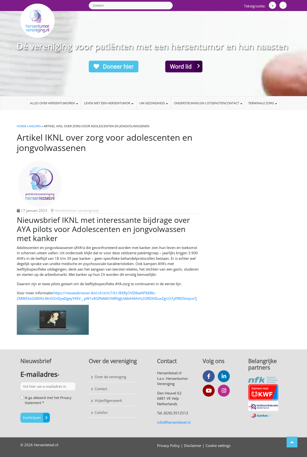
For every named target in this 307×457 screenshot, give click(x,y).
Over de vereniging (110, 376)
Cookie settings (218, 445)
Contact (101, 388)
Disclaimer (192, 445)
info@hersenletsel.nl (174, 422)
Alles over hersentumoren (52, 103)
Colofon (101, 412)
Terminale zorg (261, 103)
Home (21, 126)
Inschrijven (32, 417)
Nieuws (35, 126)
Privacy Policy (168, 445)
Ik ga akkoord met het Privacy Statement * (48, 400)
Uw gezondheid (152, 103)
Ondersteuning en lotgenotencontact (206, 103)
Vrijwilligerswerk (108, 400)
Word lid (181, 66)
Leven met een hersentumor (107, 103)
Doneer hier (117, 66)
